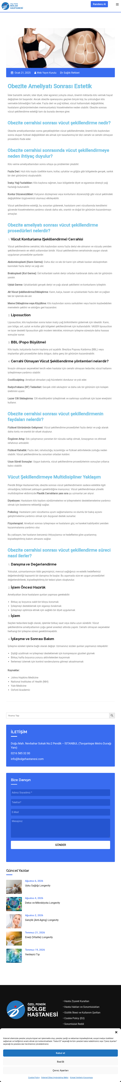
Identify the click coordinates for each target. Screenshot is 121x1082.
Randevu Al (99, 4)
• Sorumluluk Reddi (73, 1023)
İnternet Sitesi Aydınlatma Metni (54, 1077)
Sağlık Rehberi (72, 72)
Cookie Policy (34, 1077)
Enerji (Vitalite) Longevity (39, 937)
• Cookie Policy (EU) (74, 1018)
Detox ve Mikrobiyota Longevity (42, 902)
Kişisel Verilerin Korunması (81, 1077)
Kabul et (60, 1053)
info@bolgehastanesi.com (27, 759)
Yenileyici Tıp (32, 954)
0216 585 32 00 (20, 753)
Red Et (60, 1061)
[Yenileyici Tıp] (15, 956)
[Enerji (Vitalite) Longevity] (15, 938)
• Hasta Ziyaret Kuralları (76, 1001)
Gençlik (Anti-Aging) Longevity (42, 920)
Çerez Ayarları (61, 1070)
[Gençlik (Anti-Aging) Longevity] (15, 921)
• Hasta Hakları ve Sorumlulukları (81, 1006)
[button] (116, 1032)
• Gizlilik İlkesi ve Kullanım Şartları (81, 1012)
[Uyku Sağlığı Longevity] (15, 887)
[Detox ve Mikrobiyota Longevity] (15, 904)
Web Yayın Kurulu (46, 72)
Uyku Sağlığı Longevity (37, 885)
